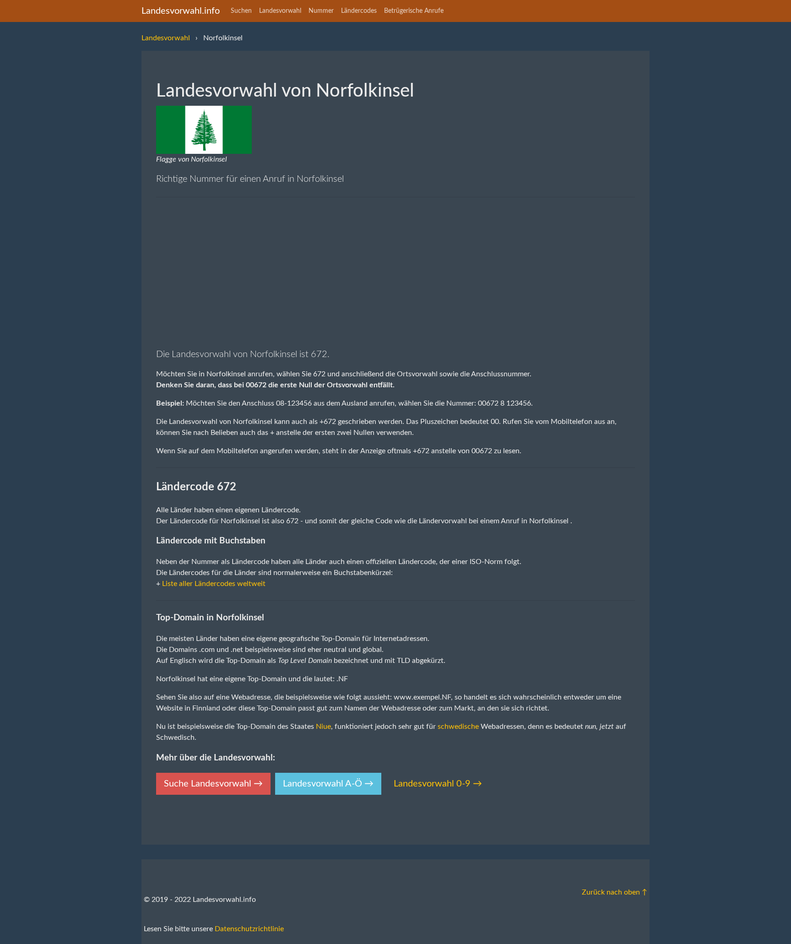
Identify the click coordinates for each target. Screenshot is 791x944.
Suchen (241, 11)
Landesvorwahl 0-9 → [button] (438, 783)
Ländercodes (359, 11)
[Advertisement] (395, 272)
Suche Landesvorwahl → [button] (213, 783)
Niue (323, 726)
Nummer (321, 11)
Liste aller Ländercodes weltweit (213, 583)
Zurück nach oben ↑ (614, 892)
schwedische (458, 726)
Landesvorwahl (280, 11)
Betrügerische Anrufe (414, 11)
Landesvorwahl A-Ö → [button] (328, 783)
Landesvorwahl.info (180, 11)
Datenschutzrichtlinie (249, 929)
